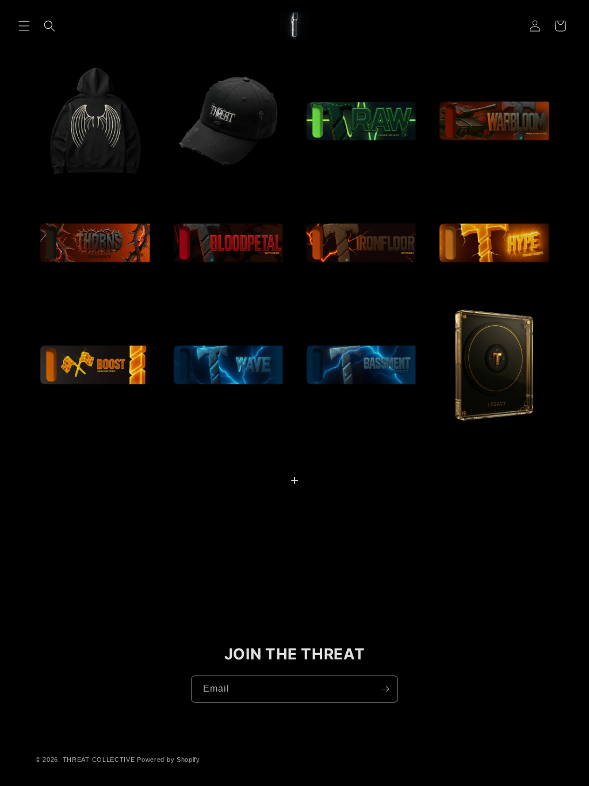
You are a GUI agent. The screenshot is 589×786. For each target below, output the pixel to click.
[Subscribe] (384, 689)
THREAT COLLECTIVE (99, 759)
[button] (24, 26)
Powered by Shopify (168, 759)
